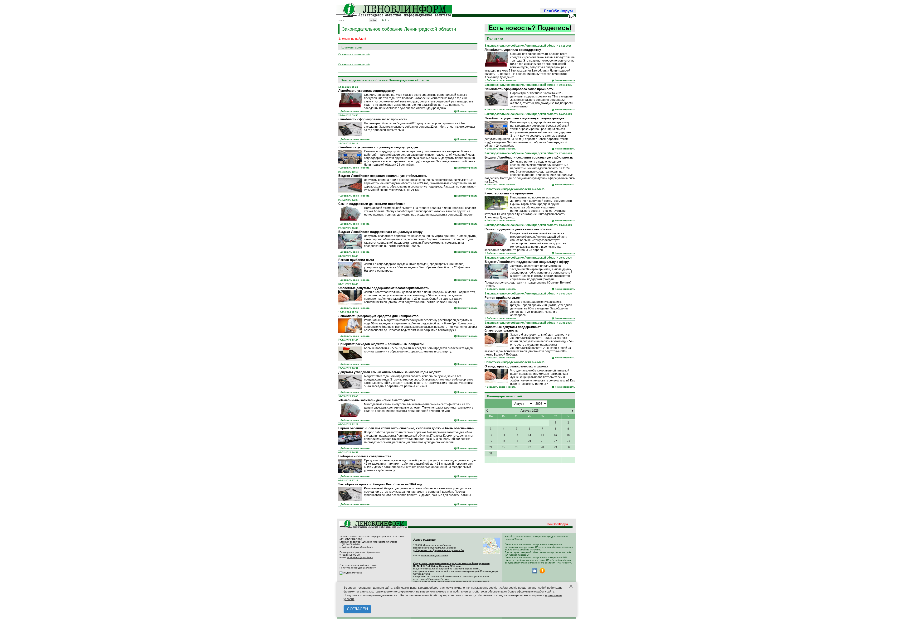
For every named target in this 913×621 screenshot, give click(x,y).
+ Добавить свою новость (500, 80)
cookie (493, 587)
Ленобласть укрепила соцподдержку (513, 50)
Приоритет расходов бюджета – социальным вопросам (381, 344)
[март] (487, 410)
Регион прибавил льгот (502, 297)
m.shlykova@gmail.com (360, 547)
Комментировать (565, 80)
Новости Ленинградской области (508, 189)
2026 (535, 410)
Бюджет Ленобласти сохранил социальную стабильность (529, 157)
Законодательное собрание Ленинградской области (521, 45)
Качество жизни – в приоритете (509, 193)
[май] (572, 410)
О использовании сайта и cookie (358, 565)
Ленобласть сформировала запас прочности (519, 89)
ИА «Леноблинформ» (547, 547)
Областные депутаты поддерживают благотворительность (513, 328)
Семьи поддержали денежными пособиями (518, 229)
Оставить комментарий (354, 54)
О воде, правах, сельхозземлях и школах (516, 366)
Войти (385, 20)
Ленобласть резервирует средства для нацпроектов (378, 316)
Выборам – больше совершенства (364, 456)
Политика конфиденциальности (358, 567)
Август (525, 410)
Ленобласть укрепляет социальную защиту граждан (524, 118)
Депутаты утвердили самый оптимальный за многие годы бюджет (389, 372)
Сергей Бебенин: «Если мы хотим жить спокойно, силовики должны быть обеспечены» (406, 428)
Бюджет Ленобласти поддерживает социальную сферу (527, 262)
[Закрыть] (571, 586)
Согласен (357, 609)
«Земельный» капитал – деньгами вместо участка (376, 400)
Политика (495, 38)
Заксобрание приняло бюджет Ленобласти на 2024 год (380, 484)
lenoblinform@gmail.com (434, 555)
